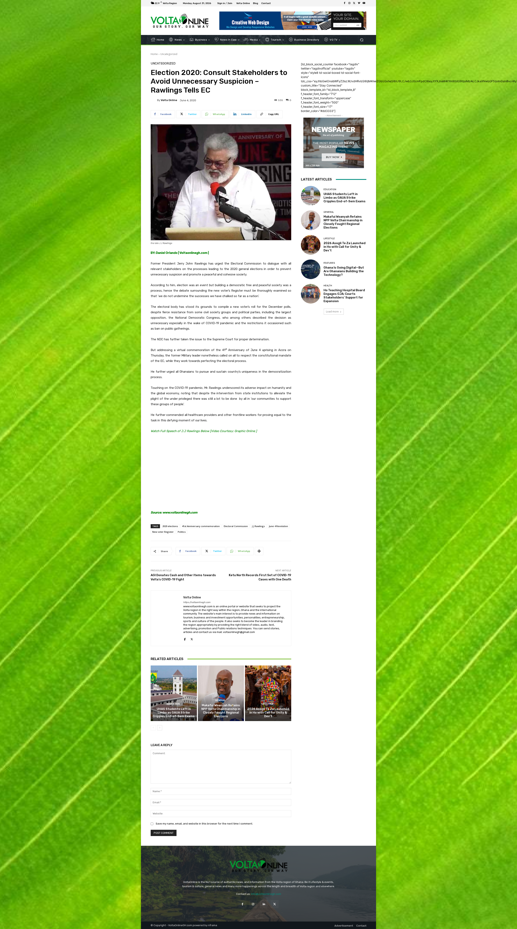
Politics (182, 531)
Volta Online (169, 100)
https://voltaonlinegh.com (196, 602)
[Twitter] (354, 3)
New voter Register (163, 531)
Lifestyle (267, 704)
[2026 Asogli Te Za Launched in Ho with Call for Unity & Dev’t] (268, 693)
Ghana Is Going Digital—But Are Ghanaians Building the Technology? (344, 271)
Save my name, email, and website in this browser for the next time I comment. (204, 823)
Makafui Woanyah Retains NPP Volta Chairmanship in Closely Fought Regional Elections (220, 710)
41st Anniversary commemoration (201, 526)
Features (329, 263)
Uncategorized (168, 54)
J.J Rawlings (258, 526)
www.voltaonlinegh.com (180, 512)
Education (173, 704)
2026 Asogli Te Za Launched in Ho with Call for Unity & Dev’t (268, 712)
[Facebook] (344, 3)
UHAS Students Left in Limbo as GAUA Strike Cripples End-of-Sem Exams (174, 712)
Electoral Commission (236, 526)
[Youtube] (363, 3)
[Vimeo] (359, 3)
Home (154, 54)
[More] (259, 551)
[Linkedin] (264, 904)
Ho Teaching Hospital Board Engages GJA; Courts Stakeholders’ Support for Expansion (344, 295)
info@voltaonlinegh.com (266, 893)
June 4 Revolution (278, 526)
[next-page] (159, 727)
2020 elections (170, 526)
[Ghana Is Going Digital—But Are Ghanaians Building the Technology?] (310, 269)
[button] (361, 40)
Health (328, 286)
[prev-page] (153, 727)
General (220, 700)
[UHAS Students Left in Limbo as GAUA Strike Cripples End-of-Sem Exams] (174, 693)
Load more (332, 311)
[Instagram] (349, 3)
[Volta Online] (154, 100)
